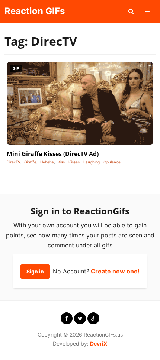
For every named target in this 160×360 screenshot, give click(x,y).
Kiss (61, 162)
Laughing (91, 162)
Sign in (35, 271)
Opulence (112, 162)
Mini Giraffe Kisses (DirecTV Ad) (53, 154)
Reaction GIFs (34, 11)
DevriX (98, 343)
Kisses (74, 162)
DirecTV (13, 162)
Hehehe (47, 162)
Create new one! (115, 271)
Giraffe (30, 162)
